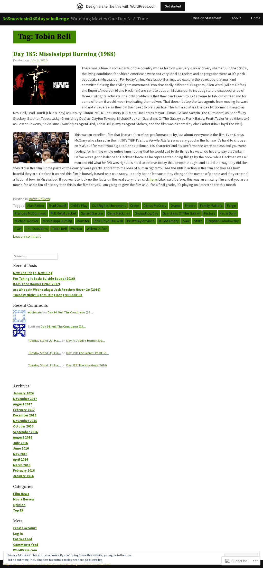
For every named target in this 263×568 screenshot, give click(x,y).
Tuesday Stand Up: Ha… (44, 340)
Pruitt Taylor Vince (141, 221)
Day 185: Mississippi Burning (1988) (64, 54)
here (153, 179)
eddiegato (35, 312)
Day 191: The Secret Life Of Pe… (87, 353)
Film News (21, 494)
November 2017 (25, 399)
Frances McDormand (30, 213)
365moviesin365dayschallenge (36, 19)
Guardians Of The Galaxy (181, 213)
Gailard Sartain (92, 213)
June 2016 (21, 448)
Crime (134, 205)
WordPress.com (25, 550)
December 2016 (24, 415)
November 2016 (25, 421)
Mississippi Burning (57, 221)
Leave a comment (27, 236)
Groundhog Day (146, 213)
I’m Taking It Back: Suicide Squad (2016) (44, 279)
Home (255, 18)
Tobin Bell (59, 228)
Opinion (19, 505)
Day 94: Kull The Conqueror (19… (70, 312)
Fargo (231, 205)
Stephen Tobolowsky (222, 221)
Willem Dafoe (97, 228)
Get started (173, 6)
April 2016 (20, 459)
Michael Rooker (27, 221)
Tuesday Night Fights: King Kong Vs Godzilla (47, 295)
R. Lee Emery (169, 221)
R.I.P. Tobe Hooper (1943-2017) (36, 284)
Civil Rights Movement (109, 205)
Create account (25, 528)
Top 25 (18, 510)
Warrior (76, 228)
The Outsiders (37, 228)
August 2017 (22, 404)
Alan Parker (35, 205)
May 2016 (20, 454)
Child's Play (79, 205)
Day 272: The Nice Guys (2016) (86, 365)
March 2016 (21, 465)
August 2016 (22, 437)
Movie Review (39, 199)
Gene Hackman (118, 213)
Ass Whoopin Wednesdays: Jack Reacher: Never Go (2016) (56, 290)
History (209, 213)
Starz (198, 221)
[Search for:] (35, 256)
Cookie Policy (93, 560)
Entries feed (22, 539)
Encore (190, 205)
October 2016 (23, 426)
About (236, 18)
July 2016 (20, 443)
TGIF (18, 228)
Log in (18, 534)
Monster (83, 221)
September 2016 (25, 432)
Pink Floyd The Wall (108, 221)
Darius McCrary (155, 205)
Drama (176, 205)
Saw (186, 221)
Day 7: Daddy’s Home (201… (85, 340)
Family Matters (211, 205)
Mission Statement (207, 18)
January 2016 (23, 476)
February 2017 (24, 410)
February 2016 (24, 470)
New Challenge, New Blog (33, 273)
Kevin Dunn (228, 213)
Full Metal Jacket (63, 213)
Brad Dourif (57, 205)
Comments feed (25, 545)
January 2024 (23, 393)
